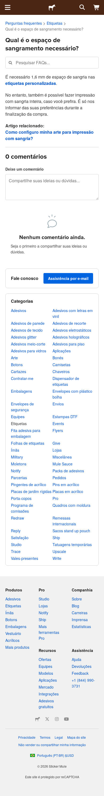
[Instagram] (57, 719)
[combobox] (52, 62)
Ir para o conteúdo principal (4, 4)
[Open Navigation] (7, 7)
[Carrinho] (96, 7)
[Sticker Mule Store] (37, 719)
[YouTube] (66, 719)
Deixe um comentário (24, 169)
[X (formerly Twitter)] (47, 719)
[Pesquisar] (81, 7)
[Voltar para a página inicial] (52, 7)
